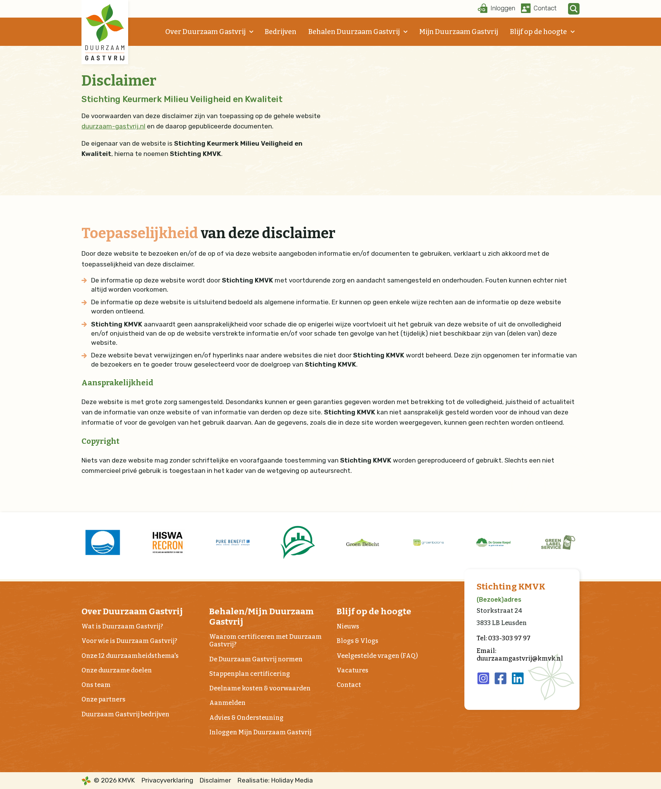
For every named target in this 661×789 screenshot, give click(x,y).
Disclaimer (215, 780)
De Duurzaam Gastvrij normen (256, 659)
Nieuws (348, 626)
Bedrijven (280, 32)
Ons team (96, 684)
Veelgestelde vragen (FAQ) (377, 655)
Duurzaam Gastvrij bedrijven (125, 714)
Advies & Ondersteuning (246, 717)
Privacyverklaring (167, 780)
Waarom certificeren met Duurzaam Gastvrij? (265, 640)
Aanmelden (227, 702)
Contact (349, 684)
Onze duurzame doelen (116, 670)
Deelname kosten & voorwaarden (260, 688)
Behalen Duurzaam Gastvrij (354, 32)
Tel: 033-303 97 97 (504, 638)
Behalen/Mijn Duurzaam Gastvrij (261, 616)
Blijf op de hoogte (538, 32)
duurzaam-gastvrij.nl (113, 126)
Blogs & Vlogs (357, 641)
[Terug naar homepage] (104, 32)
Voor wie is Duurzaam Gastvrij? (129, 641)
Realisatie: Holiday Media (275, 780)
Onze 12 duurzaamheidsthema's (130, 655)
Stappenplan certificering (249, 673)
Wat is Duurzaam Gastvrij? (122, 626)
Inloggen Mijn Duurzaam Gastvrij (260, 732)
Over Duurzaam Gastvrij (205, 32)
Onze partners (103, 699)
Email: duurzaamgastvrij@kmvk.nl (520, 654)
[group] (102, 542)
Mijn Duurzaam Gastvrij (458, 32)
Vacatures (352, 670)
